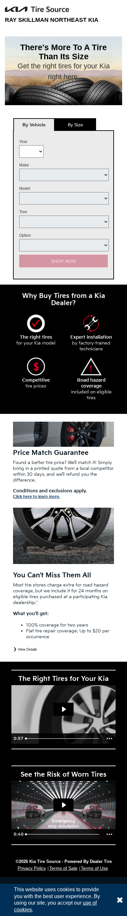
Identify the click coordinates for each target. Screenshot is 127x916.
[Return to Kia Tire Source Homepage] (37, 9)
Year (23, 141)
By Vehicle (34, 124)
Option (25, 235)
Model (24, 188)
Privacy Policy (32, 868)
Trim (23, 212)
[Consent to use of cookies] (119, 899)
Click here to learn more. (36, 496)
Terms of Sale (63, 868)
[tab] (34, 124)
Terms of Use (94, 868)
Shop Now (63, 261)
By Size (75, 124)
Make (24, 165)
